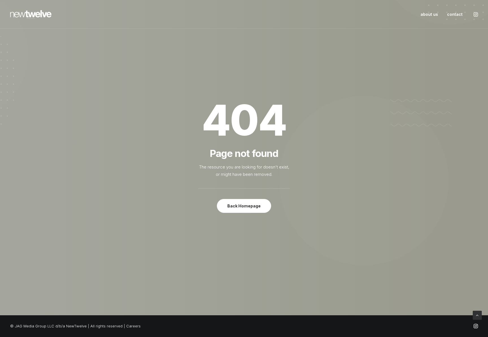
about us (429, 14)
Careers (133, 326)
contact (455, 14)
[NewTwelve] (30, 14)
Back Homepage (244, 205)
